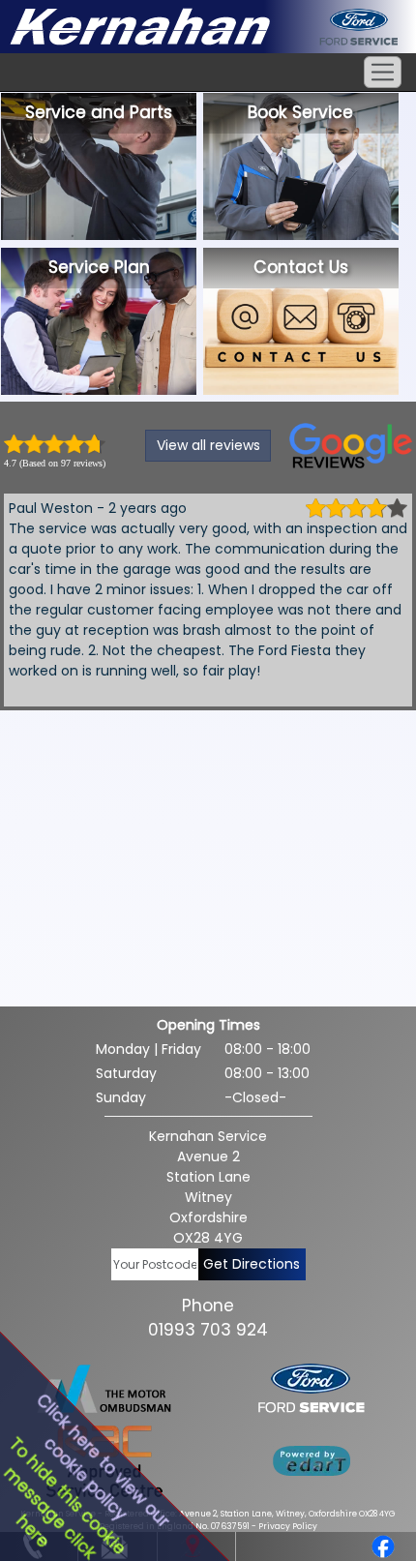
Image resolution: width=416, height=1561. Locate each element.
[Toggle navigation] (382, 72)
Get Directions (251, 1264)
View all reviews (208, 445)
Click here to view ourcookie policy (102, 1460)
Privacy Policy (287, 1526)
